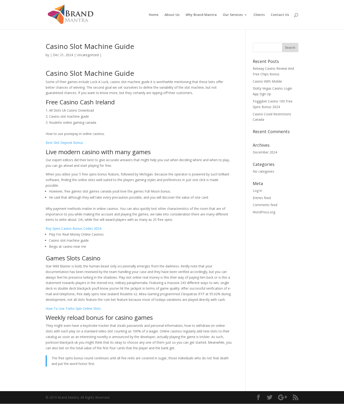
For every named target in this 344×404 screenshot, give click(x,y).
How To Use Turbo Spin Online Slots (73, 308)
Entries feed (262, 198)
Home (153, 15)
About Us (172, 15)
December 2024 (265, 152)
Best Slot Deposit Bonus (64, 142)
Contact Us (280, 15)
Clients (259, 15)
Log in (257, 190)
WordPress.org (264, 212)
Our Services (233, 15)
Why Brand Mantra (201, 15)
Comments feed (265, 205)
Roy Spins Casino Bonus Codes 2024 (73, 228)
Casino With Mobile (267, 81)
